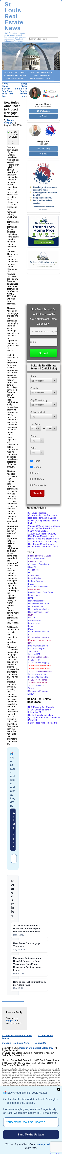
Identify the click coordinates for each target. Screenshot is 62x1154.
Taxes (31, 688)
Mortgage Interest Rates (39, 640)
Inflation (31, 618)
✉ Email (43, 116)
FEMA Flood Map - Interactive (42, 723)
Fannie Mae (33, 575)
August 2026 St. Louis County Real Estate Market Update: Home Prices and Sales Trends (43, 544)
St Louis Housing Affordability (41, 671)
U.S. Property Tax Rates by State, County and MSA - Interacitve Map (41, 709)
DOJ (30, 573)
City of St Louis (35, 561)
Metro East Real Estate (38, 632)
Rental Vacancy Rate (37, 649)
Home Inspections (36, 601)
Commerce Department (38, 564)
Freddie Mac (34, 595)
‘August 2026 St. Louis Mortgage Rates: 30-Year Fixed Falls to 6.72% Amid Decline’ (44, 528)
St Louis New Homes (37, 680)
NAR (30, 643)
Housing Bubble (35, 606)
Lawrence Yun (34, 623)
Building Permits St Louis (39, 556)
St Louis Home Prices (39, 665)
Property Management (38, 646)
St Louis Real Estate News (13, 16)
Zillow (31, 694)
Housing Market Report (38, 612)
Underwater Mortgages (38, 691)
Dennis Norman (9, 121)
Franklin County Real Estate (40, 592)
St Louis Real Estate (38, 682)
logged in (11, 1020)
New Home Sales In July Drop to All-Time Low (7, 90)
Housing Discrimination (38, 609)
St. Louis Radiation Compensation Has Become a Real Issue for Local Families (42, 515)
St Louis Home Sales (39, 668)
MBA (30, 629)
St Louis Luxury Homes (38, 674)
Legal (30, 626)
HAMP (31, 598)
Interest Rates (34, 620)
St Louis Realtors (36, 685)
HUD (30, 615)
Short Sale (33, 651)
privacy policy (44, 1144)
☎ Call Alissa (43, 111)
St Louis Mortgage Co (38, 677)
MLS (30, 634)
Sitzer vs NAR (34, 654)
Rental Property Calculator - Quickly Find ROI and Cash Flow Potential (44, 717)
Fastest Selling (34, 578)
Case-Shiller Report (37, 559)
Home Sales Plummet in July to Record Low (21, 90)
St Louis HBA (34, 660)
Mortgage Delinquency (38, 637)
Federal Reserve (35, 581)
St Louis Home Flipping (38, 663)
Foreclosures (34, 589)
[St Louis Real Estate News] (31, 56)
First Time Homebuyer (38, 587)
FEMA (31, 584)
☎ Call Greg (43, 148)
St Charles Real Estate (38, 657)
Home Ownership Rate (38, 604)
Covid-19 (32, 567)
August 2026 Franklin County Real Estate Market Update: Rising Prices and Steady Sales (43, 536)
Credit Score (34, 570)
